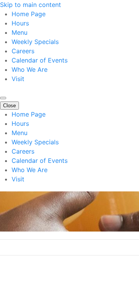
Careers (23, 51)
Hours (20, 23)
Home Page (29, 14)
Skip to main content (30, 4)
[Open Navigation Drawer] (3, 98)
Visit (18, 79)
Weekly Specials (35, 42)
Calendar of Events (40, 60)
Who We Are (29, 69)
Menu (19, 32)
